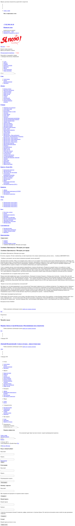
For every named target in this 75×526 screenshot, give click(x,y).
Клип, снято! (7, 128)
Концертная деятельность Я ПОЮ (12, 191)
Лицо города (7, 131)
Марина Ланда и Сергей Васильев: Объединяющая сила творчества (22, 325)
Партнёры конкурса (8, 176)
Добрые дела (7, 122)
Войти (2, 462)
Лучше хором (7, 132)
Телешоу (6, 158)
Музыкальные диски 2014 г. (10, 205)
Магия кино (7, 134)
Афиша (5, 190)
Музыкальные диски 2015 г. (10, 203)
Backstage (6, 216)
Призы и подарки (8, 177)
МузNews (6, 145)
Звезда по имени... (8, 123)
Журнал (3, 86)
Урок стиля (6, 160)
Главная (5, 240)
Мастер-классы (7, 171)
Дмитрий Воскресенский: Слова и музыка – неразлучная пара (21, 344)
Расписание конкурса (9, 169)
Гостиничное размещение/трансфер (9, 174)
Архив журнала (7, 91)
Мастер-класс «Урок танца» (10, 141)
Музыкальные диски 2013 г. (10, 206)
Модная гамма (7, 222)
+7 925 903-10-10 (9, 24)
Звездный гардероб (8, 220)
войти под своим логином (29, 309)
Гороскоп (6, 116)
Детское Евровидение (9, 120)
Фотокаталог (7, 98)
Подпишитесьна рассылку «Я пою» (9, 425)
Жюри (5, 180)
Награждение (7, 179)
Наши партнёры (5, 235)
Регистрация (4, 482)
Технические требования (10, 229)
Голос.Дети (6, 115)
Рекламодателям (8, 228)
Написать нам (8, 27)
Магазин (3, 46)
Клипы (5, 213)
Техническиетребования (7, 409)
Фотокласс (6, 161)
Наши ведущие (7, 92)
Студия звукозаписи (8, 156)
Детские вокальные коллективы (11, 118)
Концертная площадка (9, 130)
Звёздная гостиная (8, 124)
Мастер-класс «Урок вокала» (11, 137)
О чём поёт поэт (8, 152)
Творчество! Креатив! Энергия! (11, 157)
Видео (2, 209)
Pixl (18, 443)
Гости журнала (7, 99)
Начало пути (7, 148)
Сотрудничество (5, 225)
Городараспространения (8, 81)
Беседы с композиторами (10, 218)
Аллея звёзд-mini (8, 109)
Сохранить (3, 516)
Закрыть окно (4, 524)
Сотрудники (7, 79)
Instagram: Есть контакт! (9, 107)
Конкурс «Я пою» (8, 421)
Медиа (2, 196)
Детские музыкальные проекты (11, 119)
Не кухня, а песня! (8, 151)
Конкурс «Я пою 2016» (6, 167)
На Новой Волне (8, 147)
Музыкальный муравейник (7, 52)
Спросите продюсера (9, 155)
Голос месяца (7, 114)
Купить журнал (7, 88)
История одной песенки (10, 127)
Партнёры (6, 420)
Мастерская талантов (9, 143)
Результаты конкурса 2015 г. (10, 184)
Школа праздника (8, 164)
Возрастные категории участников (9, 182)
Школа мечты (7, 162)
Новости (6, 95)
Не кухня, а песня (8, 212)
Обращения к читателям (10, 221)
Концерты (3, 187)
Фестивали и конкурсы (9, 194)
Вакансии (6, 232)
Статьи (5, 96)
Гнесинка (6, 113)
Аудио (2, 199)
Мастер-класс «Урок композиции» (12, 139)
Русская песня (7, 153)
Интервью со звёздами (9, 217)
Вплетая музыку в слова (10, 111)
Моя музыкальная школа (10, 144)
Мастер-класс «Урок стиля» (10, 140)
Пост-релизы (7, 192)
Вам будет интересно (9, 90)
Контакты (6, 83)
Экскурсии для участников (10, 172)
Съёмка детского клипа (9, 231)
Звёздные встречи (8, 126)
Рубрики (3, 104)
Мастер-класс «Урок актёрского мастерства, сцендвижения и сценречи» (13, 136)
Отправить (3, 496)
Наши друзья (7, 94)
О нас (2, 76)
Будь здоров (6, 110)
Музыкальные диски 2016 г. (10, 202)
